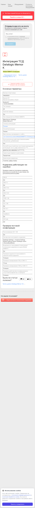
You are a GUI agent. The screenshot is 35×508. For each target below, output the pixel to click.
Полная (5, 126)
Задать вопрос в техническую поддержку (18, 300)
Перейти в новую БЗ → (17, 17)
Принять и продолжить (17, 504)
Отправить (10, 44)
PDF (5, 53)
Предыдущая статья (10, 75)
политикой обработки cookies (11, 497)
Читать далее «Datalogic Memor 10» (15, 75)
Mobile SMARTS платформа (11, 71)
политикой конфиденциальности (21, 495)
